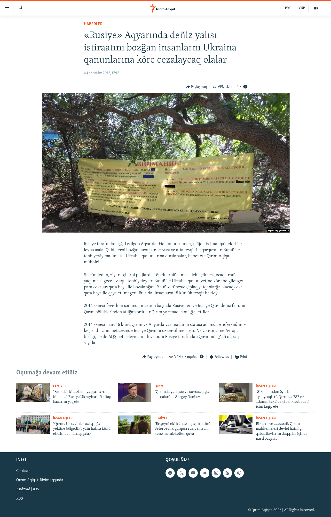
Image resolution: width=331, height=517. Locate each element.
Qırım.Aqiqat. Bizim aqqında (39, 480)
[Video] (316, 8)
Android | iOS (27, 490)
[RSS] (227, 473)
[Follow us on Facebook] (170, 473)
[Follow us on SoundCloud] (204, 473)
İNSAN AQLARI (266, 386)
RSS (19, 499)
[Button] (196, 87)
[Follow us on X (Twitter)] (181, 473)
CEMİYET (59, 386)
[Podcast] (239, 473)
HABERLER (93, 24)
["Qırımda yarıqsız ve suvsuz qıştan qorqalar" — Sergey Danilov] (134, 392)
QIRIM (159, 386)
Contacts (23, 471)
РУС (288, 8)
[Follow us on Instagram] (216, 473)
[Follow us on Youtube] (193, 473)
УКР (302, 8)
